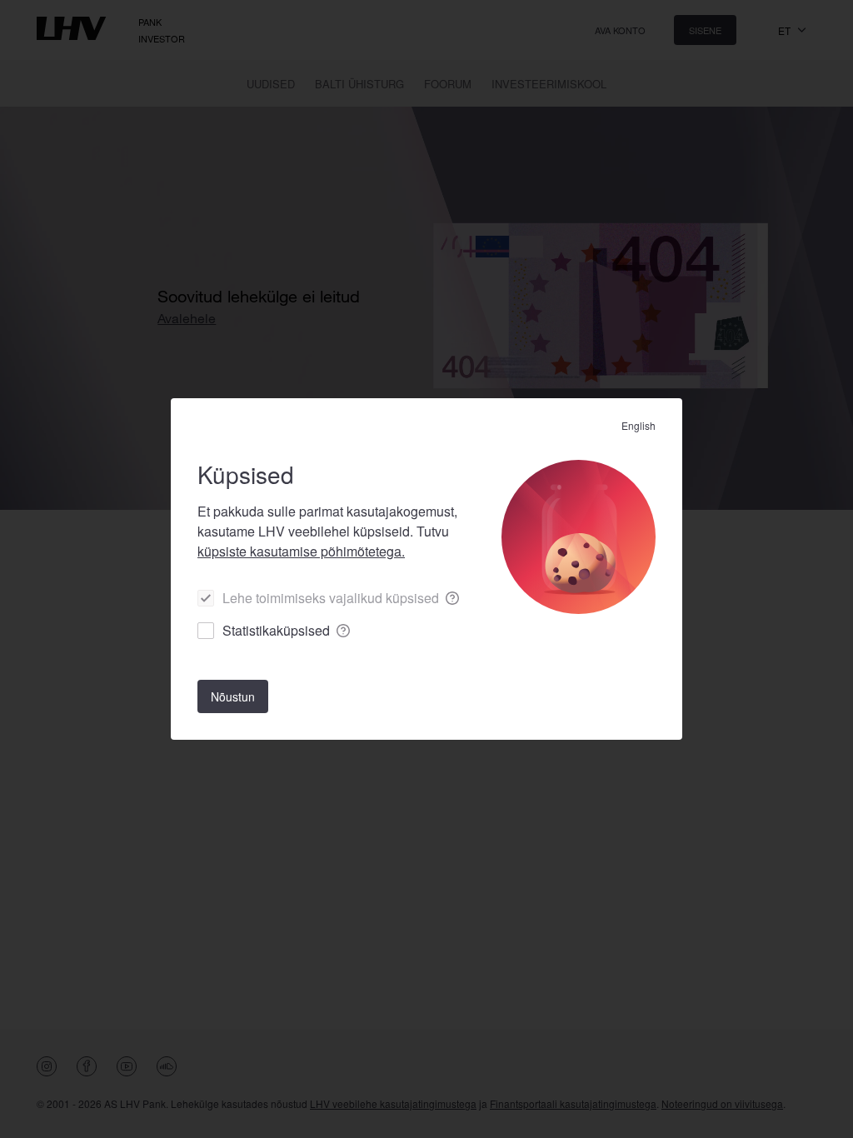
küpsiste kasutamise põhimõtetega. (301, 551)
